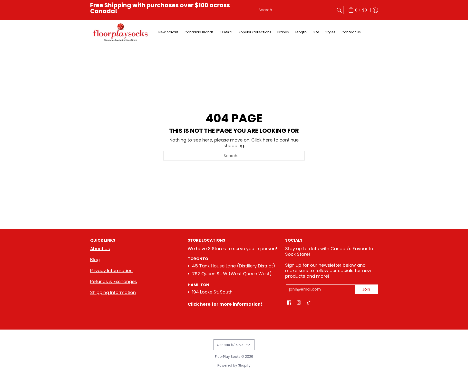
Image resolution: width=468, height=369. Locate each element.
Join (366, 289)
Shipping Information (113, 292)
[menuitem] (357, 10)
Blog (95, 259)
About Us (100, 249)
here (268, 140)
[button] (289, 303)
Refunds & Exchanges (113, 281)
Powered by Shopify (234, 365)
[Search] (339, 10)
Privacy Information (111, 270)
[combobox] (295, 10)
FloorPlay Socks (227, 356)
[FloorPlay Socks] (120, 32)
